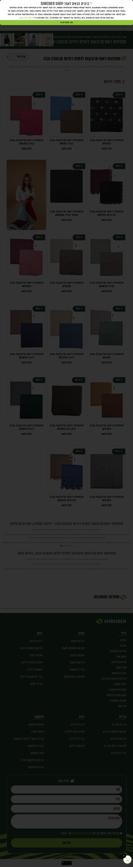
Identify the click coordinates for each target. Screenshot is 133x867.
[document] (66, 433)
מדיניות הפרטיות (27, 18)
